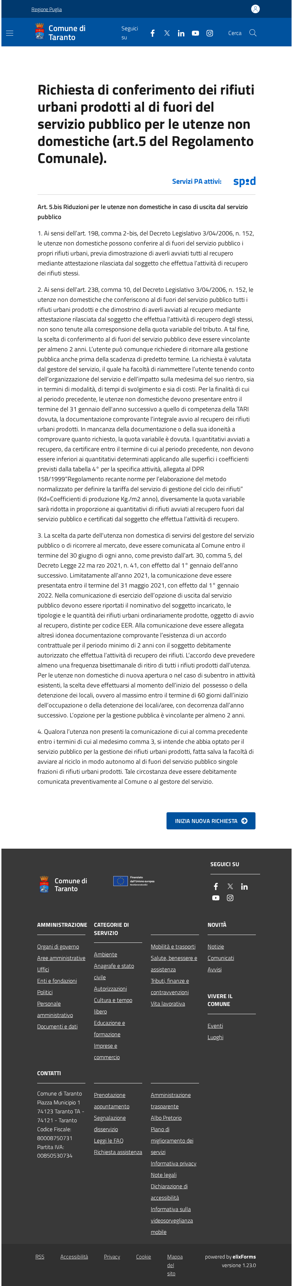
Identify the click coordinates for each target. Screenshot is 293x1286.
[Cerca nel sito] (253, 32)
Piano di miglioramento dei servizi (172, 1140)
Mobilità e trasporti (173, 946)
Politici (45, 992)
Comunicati (221, 958)
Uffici (43, 969)
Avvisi (215, 969)
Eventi (215, 1025)
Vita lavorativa (168, 1003)
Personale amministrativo (55, 1009)
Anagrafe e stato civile (114, 971)
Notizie (216, 946)
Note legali (164, 1174)
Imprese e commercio (107, 1051)
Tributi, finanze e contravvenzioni (170, 986)
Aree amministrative (61, 958)
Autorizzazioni (110, 988)
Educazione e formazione (109, 1028)
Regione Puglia (46, 9)
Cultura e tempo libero (113, 1006)
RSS (39, 1256)
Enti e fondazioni (57, 980)
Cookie (143, 1256)
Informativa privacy (174, 1163)
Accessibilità (74, 1256)
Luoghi (215, 1037)
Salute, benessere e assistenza (174, 964)
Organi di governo (58, 946)
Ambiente (105, 954)
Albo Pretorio (166, 1117)
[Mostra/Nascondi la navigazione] (9, 33)
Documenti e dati (57, 1026)
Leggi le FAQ (109, 1140)
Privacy (112, 1256)
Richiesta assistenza (118, 1152)
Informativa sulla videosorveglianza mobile (172, 1220)
